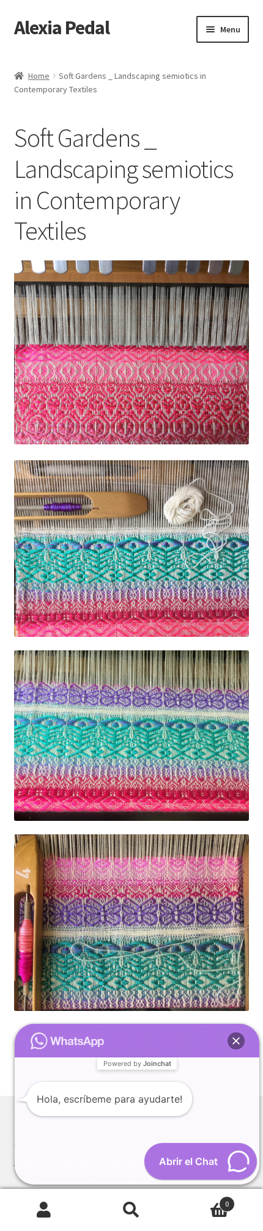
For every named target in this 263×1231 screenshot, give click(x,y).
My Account (43, 1210)
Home (39, 75)
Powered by (137, 1063)
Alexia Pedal (61, 27)
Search (131, 1210)
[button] (236, 1040)
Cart (202, 1199)
